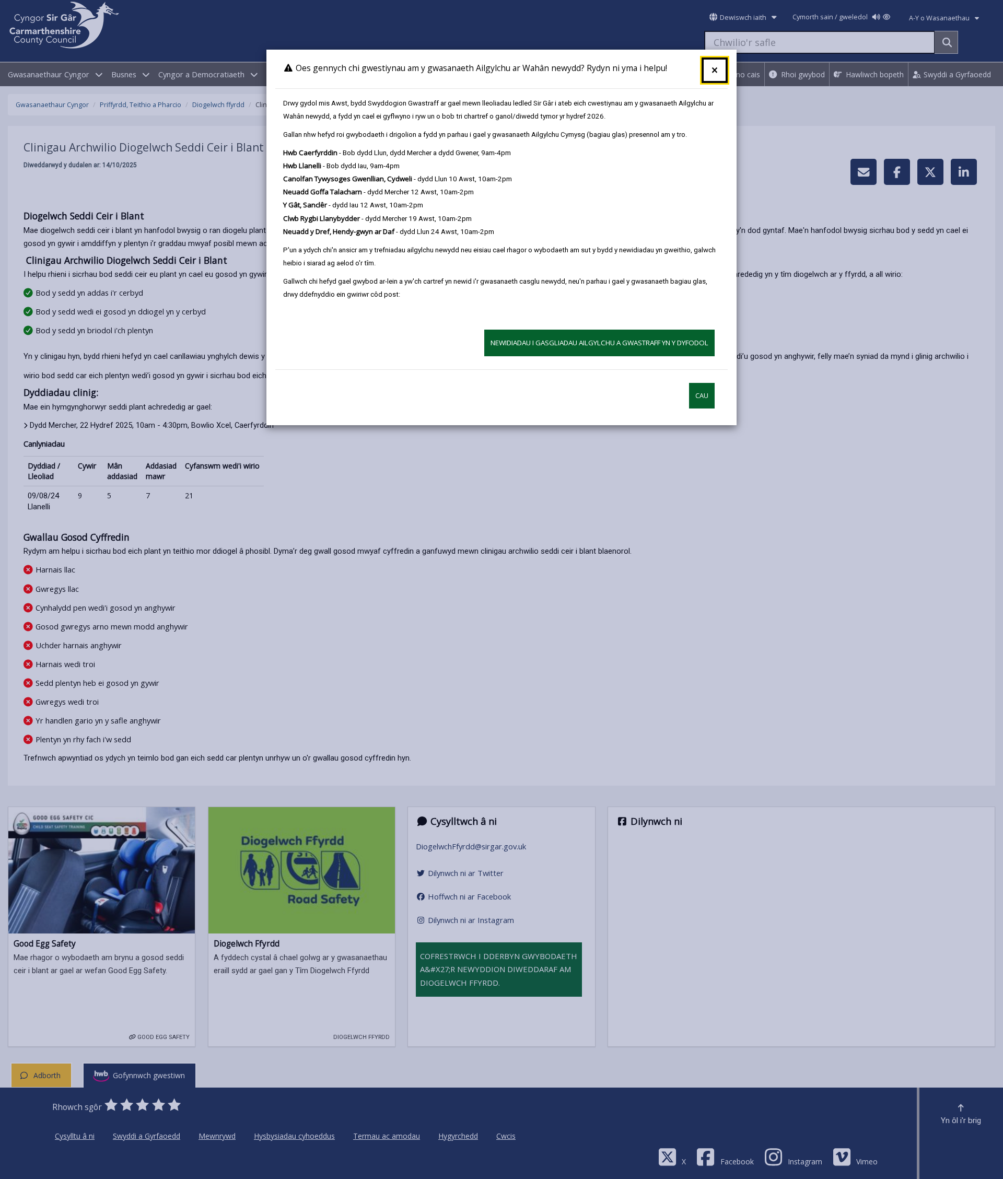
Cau (701, 395)
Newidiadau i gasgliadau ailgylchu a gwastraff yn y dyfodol (599, 342)
